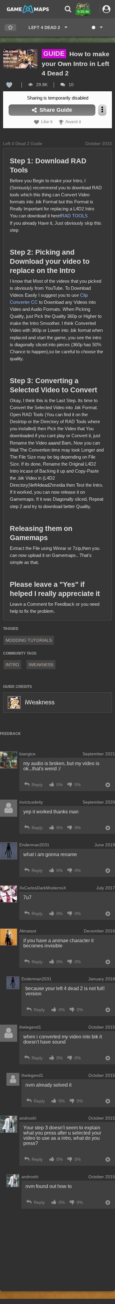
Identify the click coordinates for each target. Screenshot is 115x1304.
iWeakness (40, 702)
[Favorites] (10, 27)
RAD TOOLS (74, 215)
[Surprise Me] (97, 27)
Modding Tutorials (29, 640)
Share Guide (55, 110)
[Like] (9, 84)
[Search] (68, 9)
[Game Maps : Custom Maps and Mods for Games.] (27, 8)
